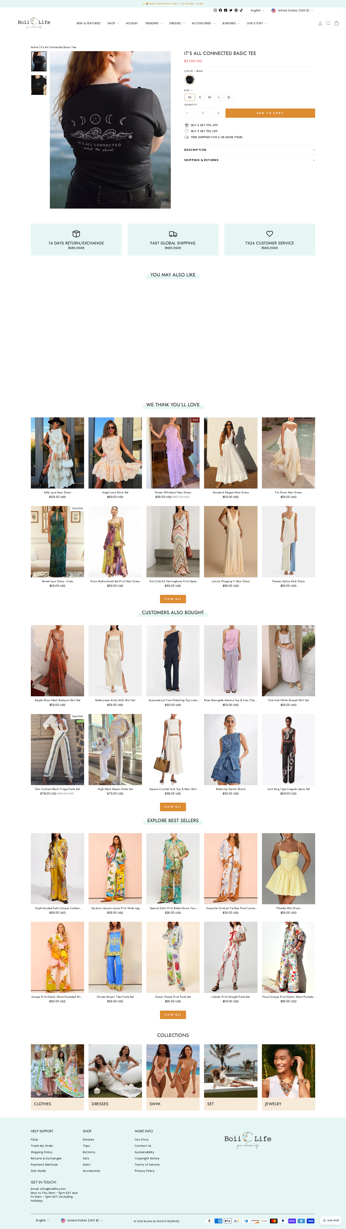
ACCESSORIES (202, 23)
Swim (87, 1165)
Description (195, 150)
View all (173, 599)
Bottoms (89, 1152)
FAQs (34, 1140)
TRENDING (152, 23)
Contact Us (143, 1146)
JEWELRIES (229, 23)
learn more (76, 247)
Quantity (190, 104)
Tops (86, 1146)
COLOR (193, 71)
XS (190, 97)
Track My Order (42, 1146)
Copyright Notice (147, 1158)
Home (34, 47)
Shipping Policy (41, 1152)
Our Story (142, 1140)
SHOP (112, 23)
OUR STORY (255, 23)
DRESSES (175, 23)
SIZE (188, 90)
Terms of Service (147, 1165)
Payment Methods (44, 1165)
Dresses (88, 1140)
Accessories (91, 1171)
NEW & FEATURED (89, 23)
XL (229, 97)
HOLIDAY (132, 23)
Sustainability (144, 1152)
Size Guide (38, 1171)
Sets (86, 1158)
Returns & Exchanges (46, 1158)
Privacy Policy (145, 1171)
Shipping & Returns (201, 160)
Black (190, 79)
